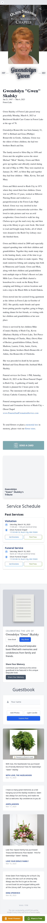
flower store (30, 428)
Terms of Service (30, 912)
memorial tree (32, 424)
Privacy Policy (16, 912)
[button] (23, 744)
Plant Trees (33, 537)
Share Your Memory (16, 677)
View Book (12, 639)
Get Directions (14, 537)
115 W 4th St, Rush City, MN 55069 (23, 532)
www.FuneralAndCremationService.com (20, 412)
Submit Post (23, 718)
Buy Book (25, 639)
